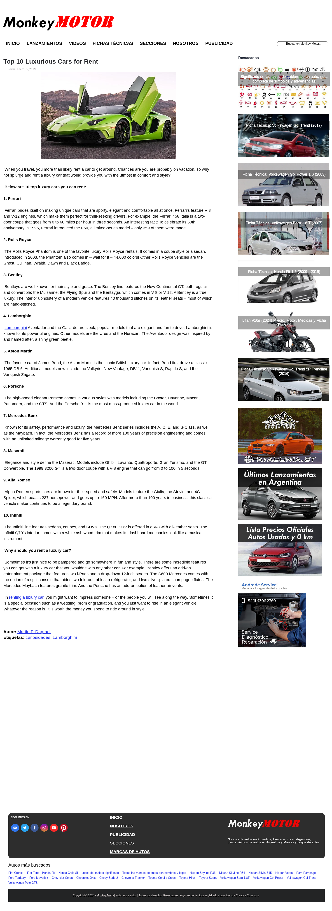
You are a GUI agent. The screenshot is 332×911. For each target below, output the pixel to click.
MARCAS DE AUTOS (130, 851)
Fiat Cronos (15, 872)
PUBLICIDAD (122, 834)
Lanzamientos (44, 43)
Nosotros (186, 43)
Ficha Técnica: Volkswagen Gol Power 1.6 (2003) (284, 174)
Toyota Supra (208, 877)
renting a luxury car (26, 597)
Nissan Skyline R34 (232, 872)
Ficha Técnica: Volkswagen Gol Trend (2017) (284, 125)
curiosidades (38, 637)
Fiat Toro (33, 872)
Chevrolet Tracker (133, 877)
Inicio (13, 43)
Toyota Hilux (187, 877)
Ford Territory (17, 877)
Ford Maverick (38, 877)
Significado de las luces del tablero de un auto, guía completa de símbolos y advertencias (284, 78)
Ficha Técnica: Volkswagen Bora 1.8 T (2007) (284, 223)
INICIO (116, 817)
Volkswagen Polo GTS (23, 882)
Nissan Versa (284, 872)
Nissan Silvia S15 (260, 872)
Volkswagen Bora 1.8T (235, 877)
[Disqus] (109, 734)
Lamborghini (16, 327)
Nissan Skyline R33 (202, 872)
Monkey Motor (105, 895)
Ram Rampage (306, 872)
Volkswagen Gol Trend (301, 877)
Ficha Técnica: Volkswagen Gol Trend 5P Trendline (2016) (284, 371)
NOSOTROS (121, 826)
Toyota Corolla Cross (162, 877)
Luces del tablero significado (100, 872)
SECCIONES (122, 843)
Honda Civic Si (68, 872)
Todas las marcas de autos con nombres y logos (154, 872)
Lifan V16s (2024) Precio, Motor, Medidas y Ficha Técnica (284, 322)
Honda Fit (48, 872)
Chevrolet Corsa (62, 877)
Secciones (153, 43)
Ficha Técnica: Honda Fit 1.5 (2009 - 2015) (284, 271)
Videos (77, 43)
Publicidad (219, 43)
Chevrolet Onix (86, 877)
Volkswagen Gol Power (268, 877)
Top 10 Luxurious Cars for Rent (50, 61)
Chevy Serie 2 (108, 877)
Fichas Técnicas (113, 43)
